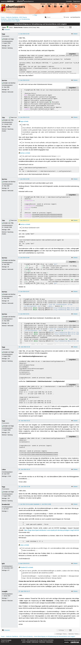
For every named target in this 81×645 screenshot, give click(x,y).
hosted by (4, 1)
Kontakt (29, 642)
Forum (49, 4)
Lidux (4, 470)
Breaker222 (6, 504)
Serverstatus (49, 642)
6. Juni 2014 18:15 (24, 80)
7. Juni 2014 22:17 (24, 220)
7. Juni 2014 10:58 (24, 179)
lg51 (3, 564)
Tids (3, 118)
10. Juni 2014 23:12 (24, 421)
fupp (3, 34)
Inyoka (9, 640)
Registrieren (76, 1)
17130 (9, 476)
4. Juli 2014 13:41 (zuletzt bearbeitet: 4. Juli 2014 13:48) (35, 504)
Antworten (7, 29)
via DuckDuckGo (75, 17)
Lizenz (24, 642)
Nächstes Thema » (73, 634)
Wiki (55, 4)
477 (8, 570)
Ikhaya (61, 4)
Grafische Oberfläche (12, 17)
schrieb (25, 121)
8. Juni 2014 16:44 (24, 257)
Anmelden (69, 1)
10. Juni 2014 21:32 (24, 347)
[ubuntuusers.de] (13, 8)
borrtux (4, 80)
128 (8, 45)
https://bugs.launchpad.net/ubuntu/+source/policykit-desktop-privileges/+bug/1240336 (51, 530)
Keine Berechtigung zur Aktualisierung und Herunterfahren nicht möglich (54, 636)
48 (8, 89)
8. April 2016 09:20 (24, 563)
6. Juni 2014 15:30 (24, 34)
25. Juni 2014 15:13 (24, 469)
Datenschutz (35, 642)
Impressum (42, 642)
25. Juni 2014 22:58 (24, 486)
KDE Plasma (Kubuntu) (26, 636)
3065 (8, 126)
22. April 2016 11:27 (24, 591)
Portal (43, 4)
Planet (68, 4)
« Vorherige (60, 27)
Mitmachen (76, 4)
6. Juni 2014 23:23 (24, 117)
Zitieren (75, 34)
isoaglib (4, 591)
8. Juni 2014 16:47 (24, 291)
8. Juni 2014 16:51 (24, 314)
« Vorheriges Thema (60, 634)
